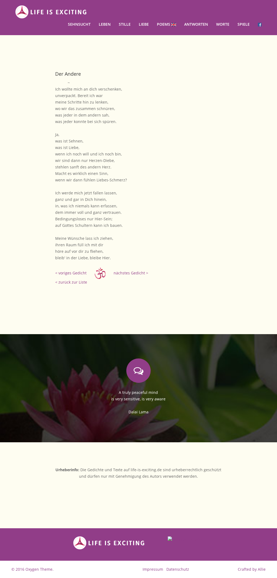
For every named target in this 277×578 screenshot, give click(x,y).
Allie (262, 569)
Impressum (153, 569)
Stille (125, 24)
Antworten (196, 24)
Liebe (144, 24)
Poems (164, 24)
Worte (222, 24)
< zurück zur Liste (71, 282)
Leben (105, 24)
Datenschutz (177, 569)
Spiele (244, 24)
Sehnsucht (79, 24)
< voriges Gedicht (71, 272)
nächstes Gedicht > (131, 272)
